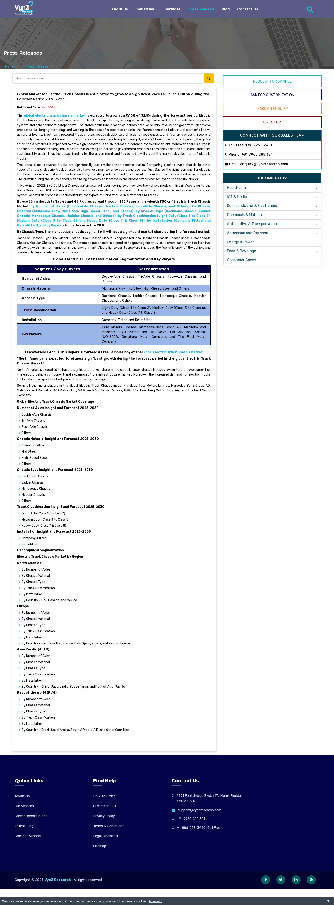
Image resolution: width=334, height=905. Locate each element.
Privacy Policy (104, 816)
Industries (144, 9)
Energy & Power (240, 242)
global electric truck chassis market (55, 116)
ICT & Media (237, 197)
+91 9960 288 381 (256, 154)
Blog (226, 9)
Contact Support (28, 836)
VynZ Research (58, 880)
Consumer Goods (241, 260)
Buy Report (272, 122)
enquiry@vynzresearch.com (264, 164)
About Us (119, 9)
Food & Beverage (241, 251)
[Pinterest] (311, 879)
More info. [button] (155, 901)
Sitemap (99, 846)
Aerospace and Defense (247, 233)
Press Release (201, 9)
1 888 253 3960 (258, 145)
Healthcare (236, 188)
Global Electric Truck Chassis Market (172, 352)
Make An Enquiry (272, 108)
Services (172, 9)
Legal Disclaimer (105, 836)
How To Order (104, 796)
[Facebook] (265, 879)
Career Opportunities (31, 816)
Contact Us (247, 9)
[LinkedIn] (296, 879)
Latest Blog (24, 826)
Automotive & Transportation (252, 224)
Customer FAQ (104, 806)
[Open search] (310, 9)
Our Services (24, 806)
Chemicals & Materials (245, 215)
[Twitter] (280, 879)
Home (8, 66)
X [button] (328, 901)
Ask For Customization (272, 95)
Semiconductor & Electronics (252, 205)
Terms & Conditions (108, 826)
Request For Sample (272, 81)
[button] (321, 892)
